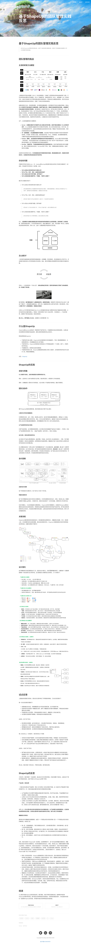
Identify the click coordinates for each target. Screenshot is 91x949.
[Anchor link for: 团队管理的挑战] (17, 59)
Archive (87, 2)
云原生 (32, 918)
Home (74, 2)
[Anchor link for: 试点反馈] (17, 694)
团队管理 (21, 11)
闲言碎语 (43, 918)
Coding (51, 918)
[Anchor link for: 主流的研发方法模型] (17, 65)
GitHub (20, 925)
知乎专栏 (25, 925)
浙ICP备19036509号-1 (45, 941)
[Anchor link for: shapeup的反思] (17, 773)
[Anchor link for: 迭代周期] (17, 458)
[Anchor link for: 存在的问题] (17, 160)
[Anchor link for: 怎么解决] (17, 255)
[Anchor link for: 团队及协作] (17, 388)
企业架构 (21, 918)
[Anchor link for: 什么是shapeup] (17, 326)
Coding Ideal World (7, 2)
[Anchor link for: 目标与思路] (17, 371)
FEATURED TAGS (23, 915)
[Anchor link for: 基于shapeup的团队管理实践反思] (17, 43)
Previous (31, 906)
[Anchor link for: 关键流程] (17, 516)
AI (47, 918)
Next (57, 906)
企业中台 (27, 918)
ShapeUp (24, 356)
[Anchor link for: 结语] (17, 890)
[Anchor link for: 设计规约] (17, 567)
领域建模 (37, 918)
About (80, 2)
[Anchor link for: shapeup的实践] (17, 364)
